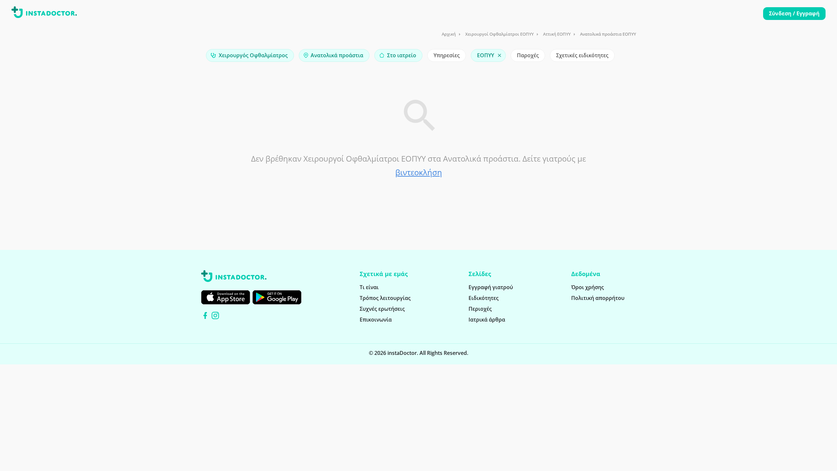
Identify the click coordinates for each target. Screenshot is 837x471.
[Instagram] (215, 315)
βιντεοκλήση (418, 172)
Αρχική (449, 34)
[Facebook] (205, 315)
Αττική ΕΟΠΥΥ (557, 34)
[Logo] (44, 13)
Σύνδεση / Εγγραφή (794, 13)
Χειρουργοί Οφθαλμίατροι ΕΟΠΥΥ (499, 34)
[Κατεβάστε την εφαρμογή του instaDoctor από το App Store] (225, 297)
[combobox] (250, 55)
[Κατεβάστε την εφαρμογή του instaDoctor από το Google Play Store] (276, 297)
